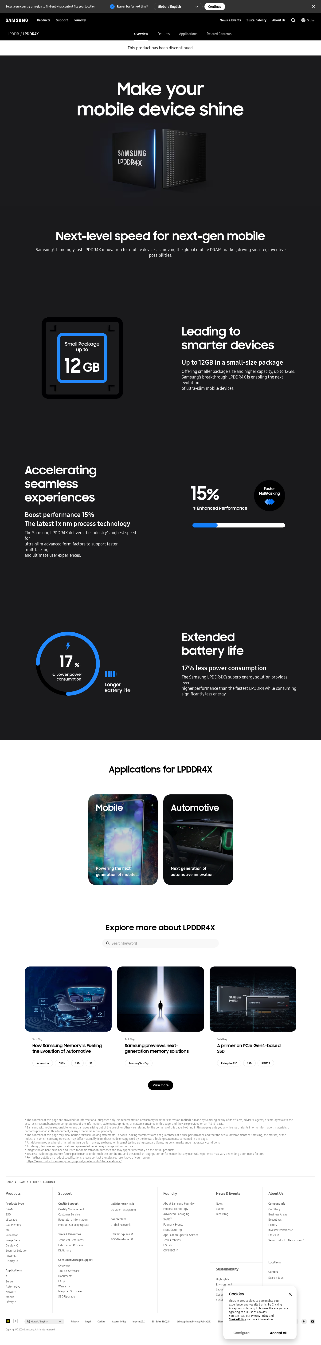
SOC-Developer (120, 1239)
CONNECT (169, 1250)
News (219, 1204)
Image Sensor (14, 1240)
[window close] (290, 1294)
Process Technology (175, 1209)
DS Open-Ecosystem (123, 1210)
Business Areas (277, 1214)
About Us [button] (278, 20)
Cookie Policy (237, 1319)
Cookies (102, 1321)
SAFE (167, 1219)
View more (160, 1085)
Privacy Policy (259, 1316)
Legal (88, 1321)
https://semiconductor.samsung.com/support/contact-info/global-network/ (74, 1161)
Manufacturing (172, 1230)
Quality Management (71, 1209)
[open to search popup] (293, 20)
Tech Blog (222, 1214)
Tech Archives (171, 1240)
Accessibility (119, 1321)
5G (91, 1063)
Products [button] (43, 20)
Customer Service (69, 1214)
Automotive (42, 1063)
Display (10, 1261)
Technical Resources (70, 1240)
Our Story (274, 1209)
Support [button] (62, 20)
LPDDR (13, 33)
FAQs (61, 1281)
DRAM (62, 1063)
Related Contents (219, 34)
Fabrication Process (70, 1245)
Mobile (10, 1297)
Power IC (11, 1256)
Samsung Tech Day (139, 1063)
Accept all (278, 1333)
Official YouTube (312, 1321)
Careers (273, 1272)
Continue (214, 6)
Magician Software (70, 1291)
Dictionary (64, 1250)
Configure (242, 1333)
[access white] (15, 1321)
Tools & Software (68, 1271)
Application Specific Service (180, 1235)
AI (7, 1276)
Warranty (64, 1286)
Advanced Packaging (176, 1214)
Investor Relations (279, 1230)
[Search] (108, 943)
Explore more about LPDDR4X (160, 928)
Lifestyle (11, 1302)
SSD (77, 1063)
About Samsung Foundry (179, 1204)
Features (163, 34)
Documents (65, 1276)
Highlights (222, 1279)
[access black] (8, 1321)
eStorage (11, 1220)
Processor (12, 1235)
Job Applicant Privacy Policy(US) (194, 1321)
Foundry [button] (80, 20)
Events (220, 1209)
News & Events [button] (230, 20)
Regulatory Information (73, 1220)
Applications (188, 34)
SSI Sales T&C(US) (161, 1321)
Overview (141, 34)
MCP (8, 1230)
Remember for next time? (132, 6)
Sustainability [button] (256, 20)
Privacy (75, 1321)
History (272, 1225)
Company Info (277, 1204)
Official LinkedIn (304, 1321)
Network (11, 1292)
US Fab (167, 1245)
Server (10, 1281)
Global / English (169, 6)
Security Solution (16, 1251)
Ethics (272, 1235)
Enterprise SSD (229, 1063)
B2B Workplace (120, 1234)
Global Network (120, 1225)
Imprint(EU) (139, 1321)
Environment (224, 1284)
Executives (275, 1220)
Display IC (12, 1245)
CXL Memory (13, 1225)
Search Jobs (275, 1278)
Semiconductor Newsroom (284, 1240)
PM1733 (266, 1063)
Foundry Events (173, 1225)
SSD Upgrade (66, 1296)
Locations (274, 1262)
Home (9, 1182)
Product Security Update (73, 1225)
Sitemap (222, 1321)
